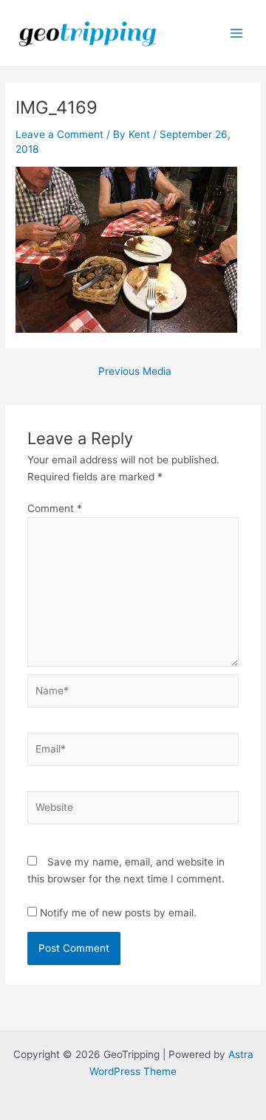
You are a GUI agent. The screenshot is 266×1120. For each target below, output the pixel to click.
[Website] (133, 810)
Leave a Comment (59, 134)
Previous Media (134, 372)
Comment (54, 508)
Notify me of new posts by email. (118, 913)
